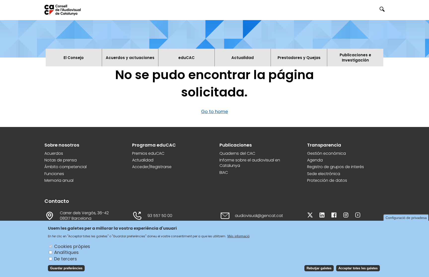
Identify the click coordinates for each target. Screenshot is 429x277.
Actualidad (142, 160)
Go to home (214, 111)
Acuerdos (53, 153)
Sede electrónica (323, 174)
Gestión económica (326, 153)
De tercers (65, 258)
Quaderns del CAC (237, 153)
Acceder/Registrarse (152, 167)
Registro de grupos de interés (335, 167)
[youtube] (358, 215)
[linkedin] (322, 215)
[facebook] (334, 215)
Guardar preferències (66, 268)
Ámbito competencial (65, 167)
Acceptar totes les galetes (358, 268)
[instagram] (346, 215)
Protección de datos (327, 180)
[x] (310, 215)
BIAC (223, 172)
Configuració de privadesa (406, 218)
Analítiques (66, 252)
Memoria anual (58, 180)
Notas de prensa (60, 160)
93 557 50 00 (159, 215)
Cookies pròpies (72, 246)
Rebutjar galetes (319, 268)
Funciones (54, 174)
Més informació (238, 236)
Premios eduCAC (148, 153)
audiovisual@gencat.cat (259, 215)
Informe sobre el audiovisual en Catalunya (249, 162)
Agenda (315, 160)
